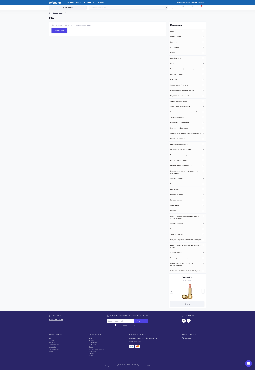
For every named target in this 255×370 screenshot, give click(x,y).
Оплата (78, 2)
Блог (95, 2)
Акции (51, 351)
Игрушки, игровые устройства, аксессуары (186, 240)
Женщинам (174, 47)
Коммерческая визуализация (181, 166)
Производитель (57, 13)
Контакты (52, 342)
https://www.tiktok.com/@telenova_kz (189, 321)
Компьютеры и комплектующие (182, 90)
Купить (187, 304)
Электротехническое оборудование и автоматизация (184, 217)
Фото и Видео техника (178, 160)
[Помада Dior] (187, 291)
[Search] (166, 8)
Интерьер (174, 53)
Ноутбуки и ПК (175, 58)
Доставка (70, 2)
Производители (54, 349)
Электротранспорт (177, 234)
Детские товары (176, 37)
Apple (172, 31)
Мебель (91, 340)
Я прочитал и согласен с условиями (128, 325)
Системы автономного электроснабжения (186, 112)
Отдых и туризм (176, 252)
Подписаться (141, 321)
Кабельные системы (177, 139)
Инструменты (175, 229)
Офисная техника (176, 178)
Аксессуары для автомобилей (181, 149)
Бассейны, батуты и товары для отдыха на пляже (185, 246)
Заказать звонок (197, 2)
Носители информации (179, 128)
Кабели (173, 211)
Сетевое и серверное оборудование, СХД (185, 133)
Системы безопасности (179, 144)
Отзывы (101, 2)
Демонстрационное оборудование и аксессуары (184, 172)
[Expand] (203, 31)
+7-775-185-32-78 (56, 320)
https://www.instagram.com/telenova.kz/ (184, 321)
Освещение (174, 205)
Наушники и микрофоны (179, 96)
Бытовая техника (176, 74)
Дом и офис (174, 189)
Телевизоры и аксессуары (180, 106)
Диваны (91, 353)
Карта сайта (52, 347)
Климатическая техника (96, 349)
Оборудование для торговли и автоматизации (181, 264)
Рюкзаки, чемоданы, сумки (180, 155)
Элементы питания (177, 117)
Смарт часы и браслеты (179, 85)
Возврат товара (54, 344)
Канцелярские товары (178, 184)
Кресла (91, 355)
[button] (171, 291)
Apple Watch (93, 344)
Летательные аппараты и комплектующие (185, 271)
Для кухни (174, 42)
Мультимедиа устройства (179, 123)
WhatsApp (188, 338)
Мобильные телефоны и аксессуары (183, 69)
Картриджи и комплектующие (181, 258)
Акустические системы (178, 101)
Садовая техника (176, 223)
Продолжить (59, 30)
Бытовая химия (176, 200)
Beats (90, 338)
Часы (172, 63)
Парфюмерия (93, 342)
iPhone (91, 347)
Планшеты (174, 80)
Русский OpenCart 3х (131, 364)
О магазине (87, 2)
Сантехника (92, 351)
